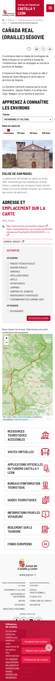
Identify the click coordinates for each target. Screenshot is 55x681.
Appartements (17, 283)
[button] (6, 338)
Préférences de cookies (36, 659)
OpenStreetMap (25, 417)
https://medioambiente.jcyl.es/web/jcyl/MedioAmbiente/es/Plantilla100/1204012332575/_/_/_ (29, 230)
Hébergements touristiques (24, 295)
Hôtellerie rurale (19, 275)
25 (21, 132)
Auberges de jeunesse (21, 291)
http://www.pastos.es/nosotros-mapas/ (25, 225)
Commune (9, 132)
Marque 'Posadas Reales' (22, 263)
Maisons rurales (18, 267)
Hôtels (13, 279)
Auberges (15, 271)
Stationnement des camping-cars (27, 299)
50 (34, 132)
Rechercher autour (38, 318)
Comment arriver (12, 241)
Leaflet (8, 417)
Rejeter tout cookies (36, 650)
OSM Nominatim (21, 419)
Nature (11, 20)
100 (46, 132)
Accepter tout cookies (36, 641)
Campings (15, 287)
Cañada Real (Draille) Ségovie (24, 22)
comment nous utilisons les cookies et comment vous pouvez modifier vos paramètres (12, 668)
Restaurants (16, 311)
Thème (6, 114)
